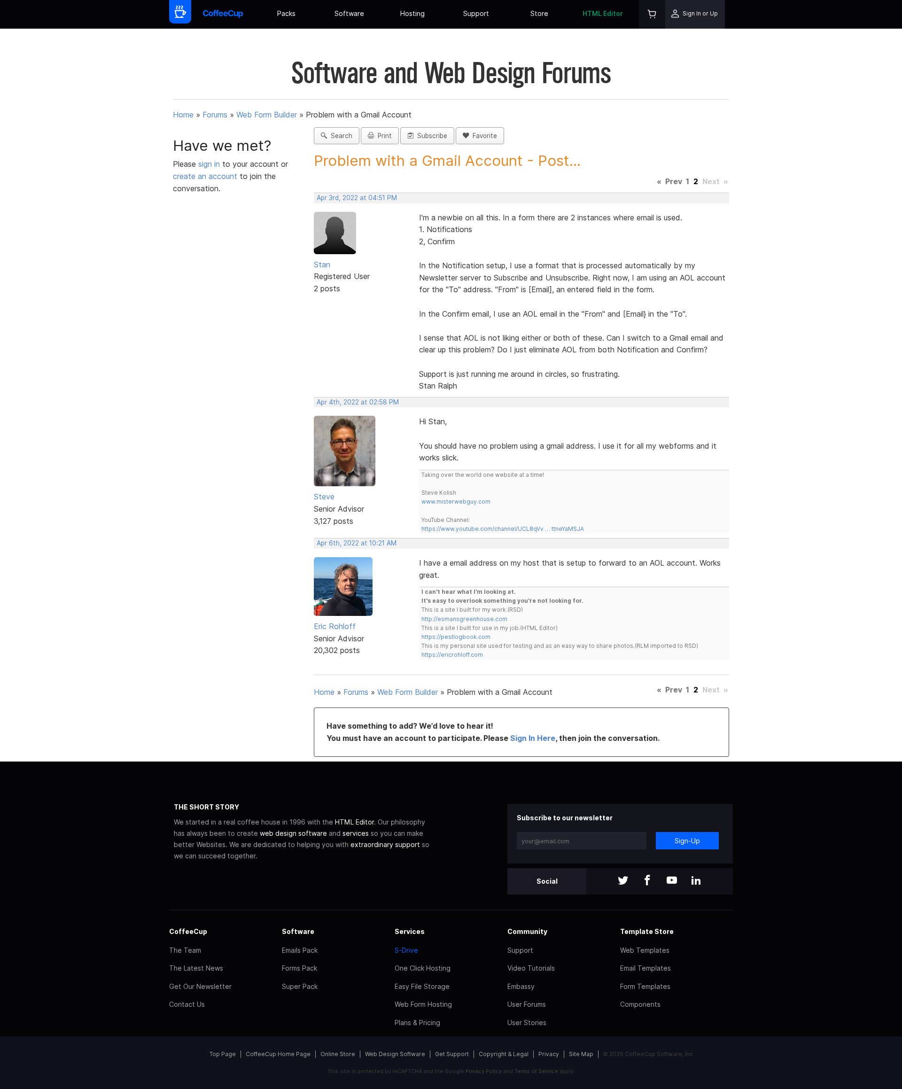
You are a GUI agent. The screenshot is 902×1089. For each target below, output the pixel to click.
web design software (293, 833)
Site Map (581, 1054)
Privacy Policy (484, 1071)
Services (410, 931)
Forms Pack (299, 968)
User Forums (526, 1004)
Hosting (412, 13)
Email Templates (645, 968)
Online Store (337, 1054)
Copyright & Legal (504, 1054)
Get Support (452, 1054)
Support (476, 13)
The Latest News (196, 968)
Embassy (521, 986)
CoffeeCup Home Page (278, 1054)
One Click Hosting (423, 968)
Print (383, 136)
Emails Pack (300, 950)
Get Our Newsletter (200, 986)
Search (339, 136)
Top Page (223, 1054)
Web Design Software (395, 1054)
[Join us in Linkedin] (696, 881)
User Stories (526, 1023)
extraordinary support (385, 844)
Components (640, 1004)
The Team (185, 950)
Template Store (647, 931)
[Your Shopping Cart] (652, 14)
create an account (205, 176)
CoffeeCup (188, 931)
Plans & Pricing (417, 1023)
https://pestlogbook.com (455, 636)
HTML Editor (603, 13)
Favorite (483, 136)
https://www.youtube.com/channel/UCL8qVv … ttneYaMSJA (502, 528)
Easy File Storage (422, 986)
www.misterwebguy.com (455, 501)
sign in (210, 164)
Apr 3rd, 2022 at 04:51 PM (357, 198)
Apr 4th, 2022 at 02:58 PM (358, 402)
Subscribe (430, 136)
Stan (322, 264)
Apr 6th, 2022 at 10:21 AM (357, 543)
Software (349, 13)
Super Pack (300, 986)
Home (183, 114)
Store (539, 13)
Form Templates (645, 986)
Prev (673, 181)
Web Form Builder (266, 114)
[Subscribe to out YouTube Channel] (671, 881)
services (355, 833)
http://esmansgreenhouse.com (464, 618)
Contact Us (187, 1004)
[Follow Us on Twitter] (622, 881)
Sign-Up (687, 841)
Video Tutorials (531, 968)
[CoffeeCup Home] (223, 14)
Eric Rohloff (335, 626)
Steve (324, 496)
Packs (286, 13)
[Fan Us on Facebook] (647, 881)
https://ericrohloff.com (452, 654)
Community (527, 931)
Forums (214, 114)
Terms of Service (536, 1071)
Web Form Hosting (423, 1004)
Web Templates (644, 950)
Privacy (548, 1054)
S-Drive (406, 950)
